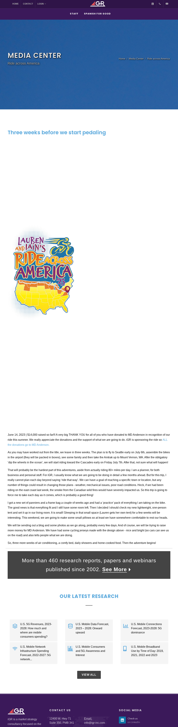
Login (40, 4)
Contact (28, 4)
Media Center (136, 58)
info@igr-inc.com (94, 722)
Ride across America (158, 58)
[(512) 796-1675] (159, 4)
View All (89, 674)
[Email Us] (166, 4)
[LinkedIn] (152, 4)
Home (15, 4)
